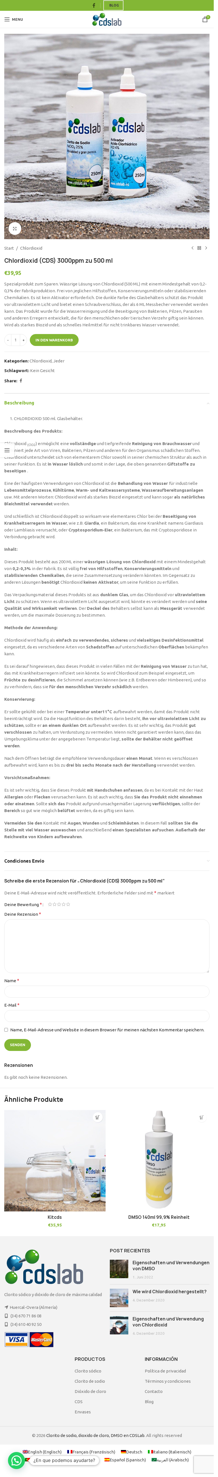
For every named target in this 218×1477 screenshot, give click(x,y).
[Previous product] (192, 248)
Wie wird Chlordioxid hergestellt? (170, 1292)
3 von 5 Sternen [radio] (59, 904)
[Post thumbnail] (119, 1270)
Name (11, 980)
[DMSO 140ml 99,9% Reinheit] (159, 1160)
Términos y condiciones (168, 1381)
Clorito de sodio (90, 1381)
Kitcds (55, 1217)
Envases (83, 1411)
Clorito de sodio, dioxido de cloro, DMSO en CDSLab (95, 1435)
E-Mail (12, 1004)
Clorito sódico (88, 1370)
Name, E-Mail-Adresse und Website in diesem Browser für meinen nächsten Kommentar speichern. (107, 1029)
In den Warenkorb (54, 340)
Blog (114, 5)
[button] (98, 1117)
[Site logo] (107, 18)
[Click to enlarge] (15, 228)
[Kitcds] (55, 1160)
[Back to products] (199, 248)
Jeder (58, 360)
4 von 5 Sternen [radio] (63, 904)
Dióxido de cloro (90, 1391)
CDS (79, 1401)
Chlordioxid (31, 248)
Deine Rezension (22, 914)
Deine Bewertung (23, 904)
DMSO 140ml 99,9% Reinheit (159, 1217)
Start (9, 248)
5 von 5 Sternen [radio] (68, 904)
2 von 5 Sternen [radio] (54, 904)
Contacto (154, 1391)
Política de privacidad (165, 1370)
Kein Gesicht (42, 370)
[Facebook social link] (94, 5)
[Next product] (206, 248)
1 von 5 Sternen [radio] (50, 904)
